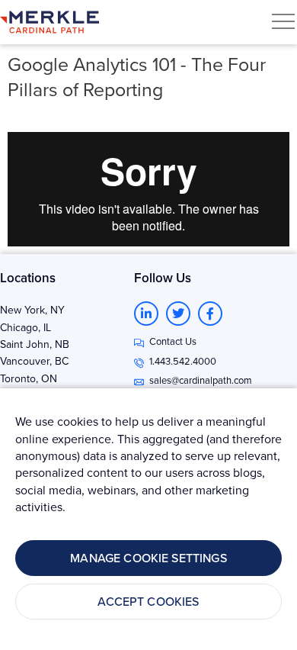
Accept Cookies (148, 601)
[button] (283, 21)
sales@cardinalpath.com (200, 380)
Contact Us (172, 341)
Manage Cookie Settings (148, 557)
